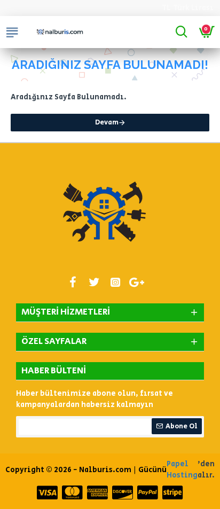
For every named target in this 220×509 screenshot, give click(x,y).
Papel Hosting (182, 470)
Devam (107, 123)
